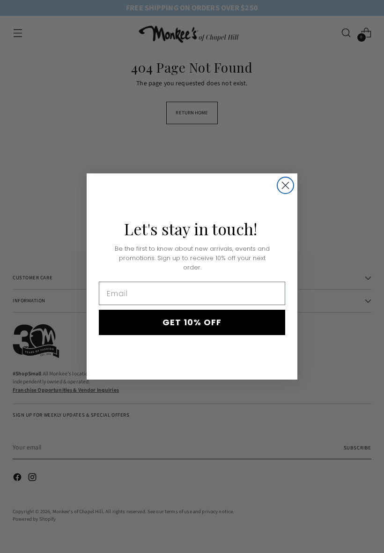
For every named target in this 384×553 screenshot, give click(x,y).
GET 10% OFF (192, 322)
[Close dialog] (285, 185)
